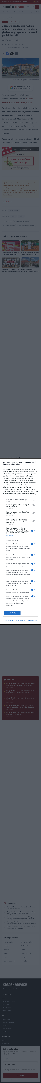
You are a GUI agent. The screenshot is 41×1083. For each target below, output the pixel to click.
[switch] (33, 505)
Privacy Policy (32, 620)
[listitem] (20, 500)
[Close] (37, 463)
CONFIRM (12, 613)
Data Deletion (8, 620)
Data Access (20, 620)
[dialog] (20, 542)
